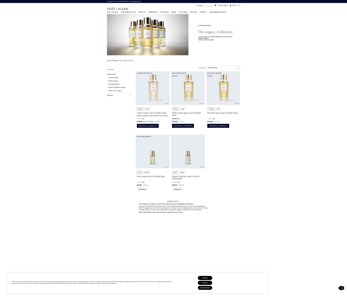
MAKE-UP (142, 12)
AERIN (173, 12)
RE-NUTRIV (164, 12)
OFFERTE (203, 12)
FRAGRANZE (153, 12)
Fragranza (115, 60)
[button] (341, 288)
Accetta (205, 278)
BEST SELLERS (112, 12)
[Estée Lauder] (117, 8)
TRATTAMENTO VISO (128, 12)
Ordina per (202, 68)
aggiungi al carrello (148, 126)
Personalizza (205, 288)
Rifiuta (205, 283)
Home (109, 60)
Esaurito (142, 189)
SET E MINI (183, 12)
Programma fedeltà (217, 12)
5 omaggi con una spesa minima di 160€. (124, 1)
